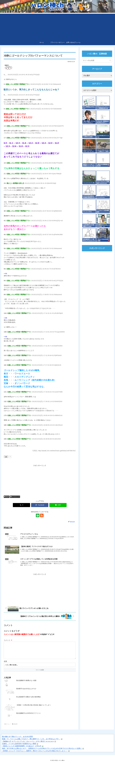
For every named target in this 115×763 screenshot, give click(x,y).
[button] (110, 60)
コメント (8, 640)
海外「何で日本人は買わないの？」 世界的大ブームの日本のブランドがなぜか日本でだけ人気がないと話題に (42, 748)
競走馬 (7, 496)
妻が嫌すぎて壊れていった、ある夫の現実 (17, 736)
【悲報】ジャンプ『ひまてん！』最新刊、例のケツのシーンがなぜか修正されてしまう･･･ (35, 751)
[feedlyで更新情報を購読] (37, 515)
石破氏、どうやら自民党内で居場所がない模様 (19, 744)
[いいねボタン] (6, 456)
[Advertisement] (57, 26)
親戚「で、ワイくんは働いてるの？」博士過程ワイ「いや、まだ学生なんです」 (31, 739)
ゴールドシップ (15, 496)
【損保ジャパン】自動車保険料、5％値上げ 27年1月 (21, 746)
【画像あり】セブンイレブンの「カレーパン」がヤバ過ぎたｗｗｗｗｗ (28, 741)
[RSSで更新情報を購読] (42, 515)
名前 (5, 661)
